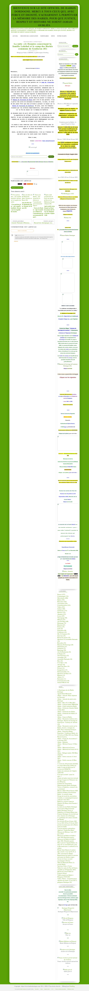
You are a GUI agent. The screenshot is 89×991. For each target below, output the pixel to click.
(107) (60, 616)
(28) (65, 645)
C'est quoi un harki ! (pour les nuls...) (65, 775)
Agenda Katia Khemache (64, 694)
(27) (62, 646)
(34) (67, 640)
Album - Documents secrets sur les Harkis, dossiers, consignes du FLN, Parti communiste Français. (67, 727)
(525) (61, 600)
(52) (60, 628)
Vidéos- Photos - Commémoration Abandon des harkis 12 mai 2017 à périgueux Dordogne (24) (67, 880)
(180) (61, 609)
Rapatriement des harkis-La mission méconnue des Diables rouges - (67, 856)
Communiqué (37, 41)
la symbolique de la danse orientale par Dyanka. (67, 818)
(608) (62, 598)
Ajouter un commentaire (22, 230)
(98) (62, 618)
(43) (62, 632)
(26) (61, 650)
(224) (62, 603)
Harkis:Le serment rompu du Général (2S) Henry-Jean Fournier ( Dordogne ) (67, 803)
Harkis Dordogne (23, 989)
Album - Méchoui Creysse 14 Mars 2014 (67, 745)
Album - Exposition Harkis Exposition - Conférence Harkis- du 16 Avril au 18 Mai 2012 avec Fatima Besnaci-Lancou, (67, 734)
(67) (61, 625)
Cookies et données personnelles (60, 989)
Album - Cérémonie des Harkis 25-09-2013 (67, 714)
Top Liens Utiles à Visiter (64, 866)
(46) (61, 630)
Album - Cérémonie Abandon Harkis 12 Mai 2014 (67, 709)
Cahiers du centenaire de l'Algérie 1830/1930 (67, 772)
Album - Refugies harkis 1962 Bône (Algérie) (67, 754)
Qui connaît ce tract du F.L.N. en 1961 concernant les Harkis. (66, 852)
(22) (63, 655)
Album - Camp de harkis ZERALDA (67, 704)
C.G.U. (52, 989)
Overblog (72, 986)
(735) (62, 596)
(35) (61, 636)
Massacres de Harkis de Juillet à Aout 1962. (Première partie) (66, 840)
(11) (60, 677)
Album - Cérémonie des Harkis (66, 712)
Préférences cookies (70, 989)
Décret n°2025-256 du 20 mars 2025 (67, 791)
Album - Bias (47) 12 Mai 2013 (66, 703)
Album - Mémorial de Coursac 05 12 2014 (67, 750)
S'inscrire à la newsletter (17, 187)
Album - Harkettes (62, 742)
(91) (61, 620)
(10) (63, 681)
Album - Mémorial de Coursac (66, 747)
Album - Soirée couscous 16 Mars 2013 (67, 761)
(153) (61, 612)
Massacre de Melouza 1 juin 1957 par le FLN (66, 833)
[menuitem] (15, 36)
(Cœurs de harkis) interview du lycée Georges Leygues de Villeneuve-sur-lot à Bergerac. (67, 780)
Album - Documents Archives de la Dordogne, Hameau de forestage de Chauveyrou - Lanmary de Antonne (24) (67, 721)
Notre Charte (62, 36)
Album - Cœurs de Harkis (64, 717)
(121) (61, 614)
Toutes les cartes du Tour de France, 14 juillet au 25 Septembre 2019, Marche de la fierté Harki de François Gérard (67, 870)
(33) (61, 643)
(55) (61, 627)
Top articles (37, 989)
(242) (62, 602)
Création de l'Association (29, 36)
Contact (41, 989)
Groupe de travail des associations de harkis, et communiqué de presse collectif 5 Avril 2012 (67, 798)
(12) (61, 675)
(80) (62, 621)
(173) (62, 611)
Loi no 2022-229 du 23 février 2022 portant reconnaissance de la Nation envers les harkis (67, 824)
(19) (61, 657)
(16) (61, 664)
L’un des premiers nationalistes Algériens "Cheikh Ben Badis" (66, 829)
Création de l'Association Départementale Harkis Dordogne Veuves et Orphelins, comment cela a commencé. (67, 786)
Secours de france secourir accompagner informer (64, 860)
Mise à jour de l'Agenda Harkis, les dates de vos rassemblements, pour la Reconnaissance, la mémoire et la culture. (67, 845)
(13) (62, 670)
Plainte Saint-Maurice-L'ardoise (66, 850)
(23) (61, 654)
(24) (64, 652)
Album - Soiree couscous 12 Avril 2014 (67, 757)
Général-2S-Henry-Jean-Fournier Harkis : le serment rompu (66, 793)
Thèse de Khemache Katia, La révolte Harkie (65, 863)
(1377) (61, 594)
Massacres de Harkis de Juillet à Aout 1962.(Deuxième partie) (66, 836)
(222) (63, 605)
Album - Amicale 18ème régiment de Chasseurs (67, 696)
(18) (64, 659)
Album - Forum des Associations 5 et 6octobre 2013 (67, 739)
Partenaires (44, 36)
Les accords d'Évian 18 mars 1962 (67, 821)
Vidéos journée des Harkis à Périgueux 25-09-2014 (65, 876)
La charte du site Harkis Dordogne (67, 807)
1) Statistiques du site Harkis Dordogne (65, 691)
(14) (61, 668)
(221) (61, 607)
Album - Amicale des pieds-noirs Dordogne (66, 700)
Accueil (15, 36)
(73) (61, 623)
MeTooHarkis (28, 41)
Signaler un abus (47, 989)
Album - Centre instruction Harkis (67, 706)
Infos (53, 36)
